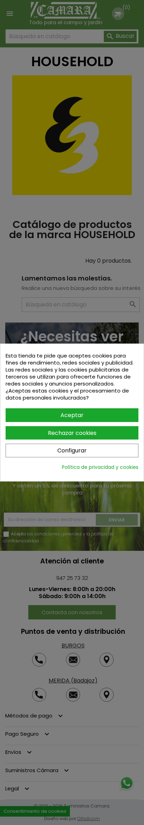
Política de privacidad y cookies (100, 467)
